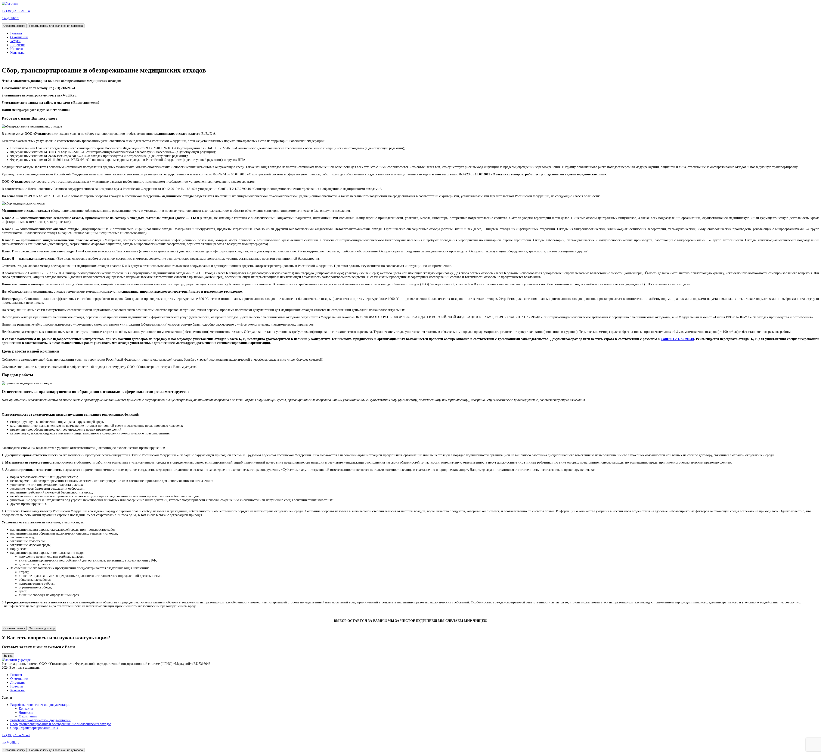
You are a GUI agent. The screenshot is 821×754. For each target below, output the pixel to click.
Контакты (17, 52)
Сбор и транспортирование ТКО (34, 728)
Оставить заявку (14, 25)
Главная (16, 33)
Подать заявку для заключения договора (56, 25)
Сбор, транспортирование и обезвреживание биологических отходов (60, 724)
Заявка (7, 655)
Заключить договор (42, 628)
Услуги (15, 41)
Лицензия (17, 45)
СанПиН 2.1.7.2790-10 (677, 339)
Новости (16, 48)
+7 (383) (16, 11)
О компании (19, 37)
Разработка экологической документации (40, 705)
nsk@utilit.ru (10, 18)
